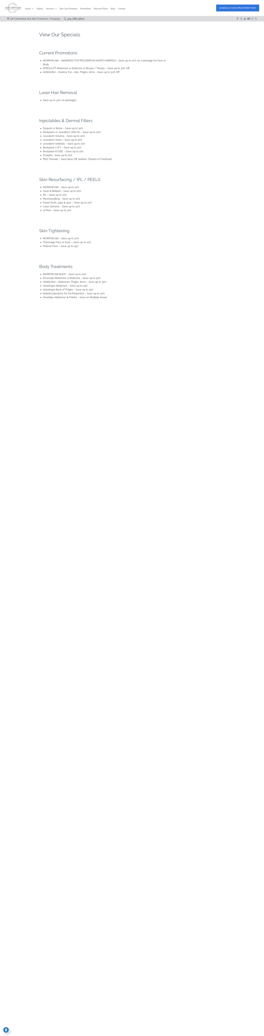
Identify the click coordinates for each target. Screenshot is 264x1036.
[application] (32, 8)
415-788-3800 (75, 18)
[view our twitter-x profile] (241, 18)
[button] (237, 8)
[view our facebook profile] (237, 18)
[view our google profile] (245, 18)
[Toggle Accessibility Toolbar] (6, 1030)
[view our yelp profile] (256, 18)
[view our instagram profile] (252, 18)
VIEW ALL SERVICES (190, 383)
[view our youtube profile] (248, 18)
